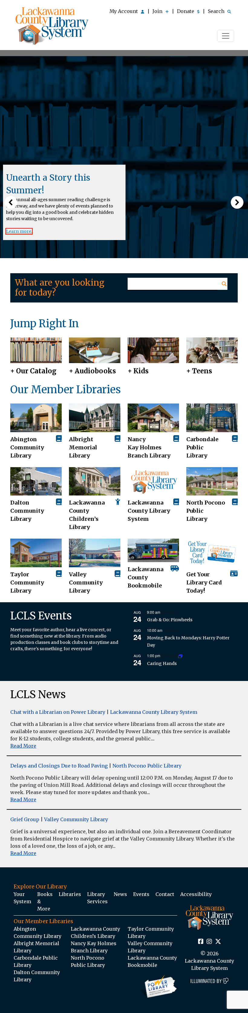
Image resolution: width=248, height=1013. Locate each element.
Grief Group (24, 819)
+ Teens (199, 371)
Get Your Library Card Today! (204, 582)
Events (141, 894)
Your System (22, 897)
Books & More (45, 901)
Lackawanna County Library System (149, 510)
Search (217, 11)
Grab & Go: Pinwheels (169, 619)
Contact (164, 894)
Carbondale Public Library (202, 447)
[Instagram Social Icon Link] (209, 941)
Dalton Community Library (27, 510)
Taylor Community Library (27, 582)
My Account (124, 11)
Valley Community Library (86, 582)
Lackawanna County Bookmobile (145, 577)
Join (158, 11)
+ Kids (138, 371)
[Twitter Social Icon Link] (218, 941)
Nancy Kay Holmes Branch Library (149, 447)
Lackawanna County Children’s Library (87, 514)
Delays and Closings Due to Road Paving (59, 766)
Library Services (97, 897)
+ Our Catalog (33, 371)
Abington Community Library (37, 932)
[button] (11, 202)
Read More (23, 746)
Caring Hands (162, 663)
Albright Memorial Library (83, 447)
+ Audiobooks (92, 371)
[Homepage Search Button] (222, 284)
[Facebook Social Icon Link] (201, 941)
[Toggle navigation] (225, 36)
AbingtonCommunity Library (27, 447)
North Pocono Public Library (205, 510)
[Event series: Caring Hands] (180, 656)
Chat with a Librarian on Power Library (57, 712)
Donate (186, 11)
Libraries (70, 894)
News (120, 894)
